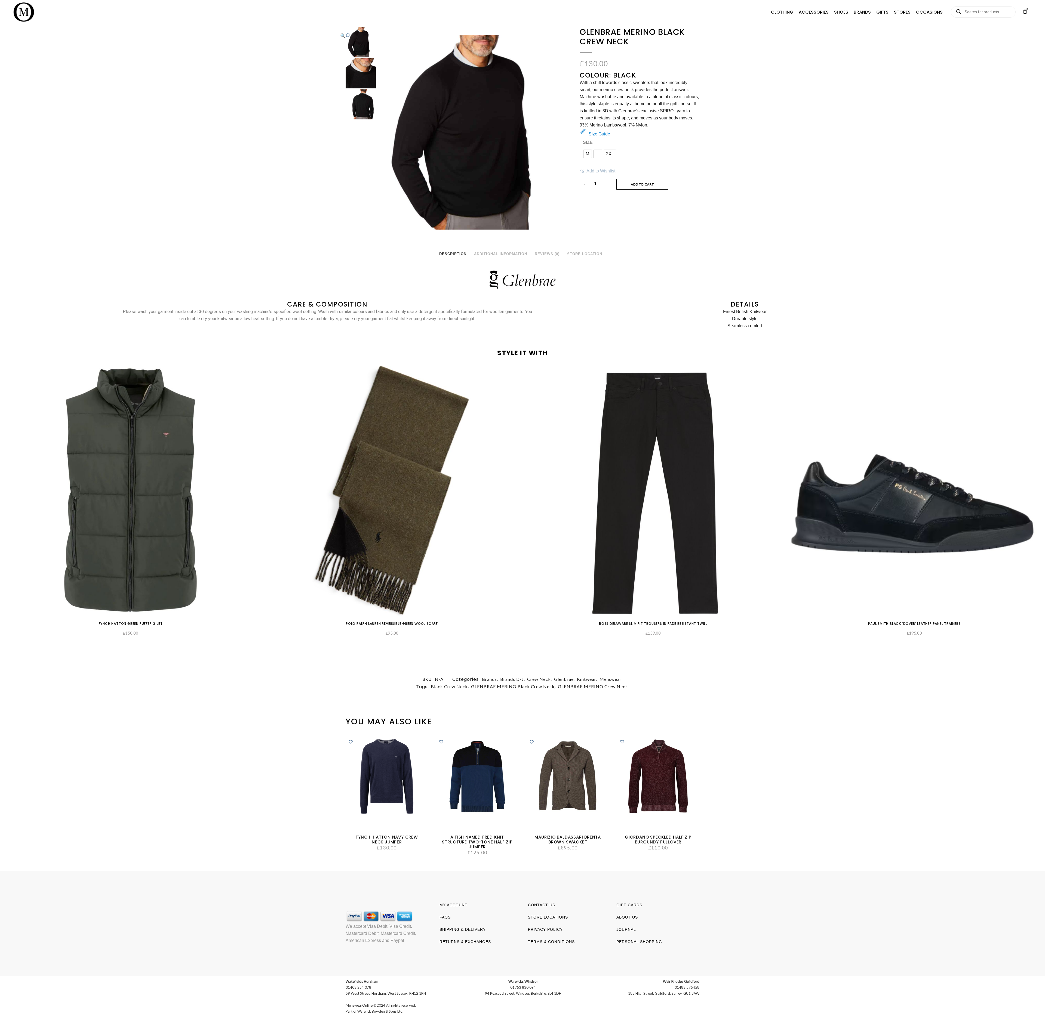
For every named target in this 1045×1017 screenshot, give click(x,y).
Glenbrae (564, 679)
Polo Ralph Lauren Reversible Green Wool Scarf (392, 623)
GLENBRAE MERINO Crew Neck (593, 686)
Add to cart (642, 184)
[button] (782, 12)
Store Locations (548, 917)
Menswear (611, 679)
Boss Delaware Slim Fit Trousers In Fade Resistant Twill (653, 623)
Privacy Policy (545, 929)
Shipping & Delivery (462, 929)
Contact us (541, 905)
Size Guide (599, 134)
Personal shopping (639, 941)
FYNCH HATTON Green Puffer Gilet (131, 623)
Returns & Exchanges (465, 941)
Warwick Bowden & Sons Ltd (379, 1011)
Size (588, 142)
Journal (626, 929)
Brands (489, 679)
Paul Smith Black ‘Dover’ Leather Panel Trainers (914, 623)
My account (453, 905)
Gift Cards (629, 905)
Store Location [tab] (584, 254)
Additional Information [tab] (500, 254)
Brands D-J (512, 679)
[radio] (587, 154)
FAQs (445, 917)
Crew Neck (539, 679)
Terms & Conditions (551, 941)
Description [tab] (452, 254)
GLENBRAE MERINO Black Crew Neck (513, 686)
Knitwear (586, 679)
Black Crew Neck (449, 686)
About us (627, 917)
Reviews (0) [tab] (547, 254)
